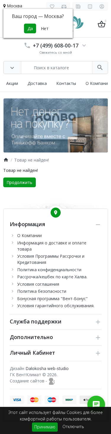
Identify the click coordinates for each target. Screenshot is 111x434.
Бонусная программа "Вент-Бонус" (52, 298)
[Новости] (78, 6)
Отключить (73, 426)
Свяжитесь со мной (55, 52)
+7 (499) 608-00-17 (55, 45)
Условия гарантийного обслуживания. (55, 305)
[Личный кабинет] (102, 6)
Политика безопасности (41, 291)
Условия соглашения (38, 284)
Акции (12, 83)
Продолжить (19, 182)
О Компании (98, 83)
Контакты (66, 83)
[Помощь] (90, 6)
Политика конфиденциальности (49, 269)
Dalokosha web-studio (47, 368)
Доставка (37, 83)
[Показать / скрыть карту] (56, 213)
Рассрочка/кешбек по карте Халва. (52, 277)
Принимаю (44, 427)
